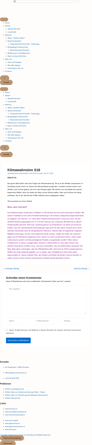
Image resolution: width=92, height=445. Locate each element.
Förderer (8, 71)
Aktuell (7, 26)
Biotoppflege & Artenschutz (18, 47)
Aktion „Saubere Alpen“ (16, 38)
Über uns (8, 59)
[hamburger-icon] (4, 19)
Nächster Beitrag (81, 269)
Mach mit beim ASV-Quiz (17, 56)
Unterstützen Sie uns (15, 68)
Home (7, 23)
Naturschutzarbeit (14, 41)
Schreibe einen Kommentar (17, 173)
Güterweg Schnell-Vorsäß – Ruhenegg (24, 44)
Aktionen (8, 35)
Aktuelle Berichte (14, 29)
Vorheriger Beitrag (11, 269)
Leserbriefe (12, 32)
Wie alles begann (14, 65)
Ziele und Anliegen (15, 62)
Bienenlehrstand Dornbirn (19, 50)
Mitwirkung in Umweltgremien (19, 53)
